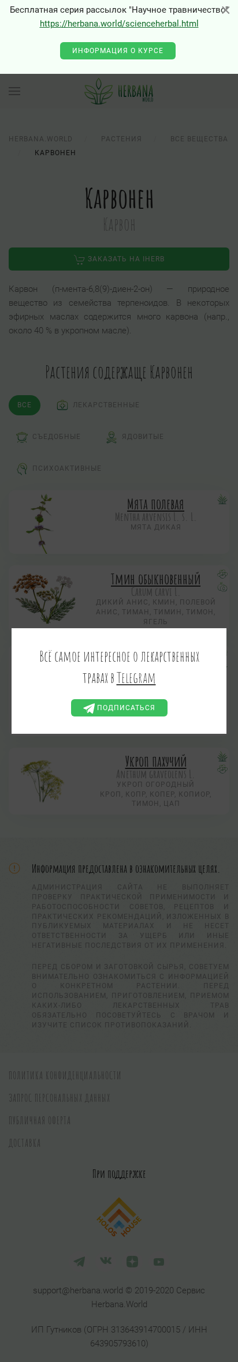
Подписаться (125, 708)
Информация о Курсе (117, 51)
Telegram (136, 677)
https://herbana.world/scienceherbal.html (119, 23)
